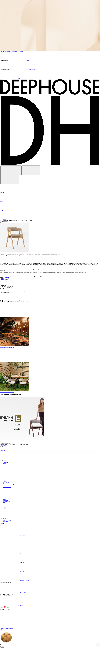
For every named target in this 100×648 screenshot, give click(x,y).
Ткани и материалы (7, 487)
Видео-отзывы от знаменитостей (9, 465)
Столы (4, 502)
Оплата (12, 51)
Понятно (2, 646)
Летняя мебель (6, 504)
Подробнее (2, 450)
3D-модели (5, 467)
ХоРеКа (4, 503)
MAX (21, 553)
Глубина (2, 281)
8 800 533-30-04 (32, 69)
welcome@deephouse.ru (24, 580)
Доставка (9, 51)
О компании (5, 462)
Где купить (5, 479)
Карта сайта (2, 630)
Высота (1, 280)
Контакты (16, 51)
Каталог (19, 174)
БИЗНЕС (2, 51)
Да (1, 222)
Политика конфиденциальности (6, 628)
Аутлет (4, 507)
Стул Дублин (6, 277)
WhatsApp (22, 571)
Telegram (22, 562)
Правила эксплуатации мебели (9, 484)
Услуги (5, 51)
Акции (4, 508)
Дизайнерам (20, 51)
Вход (19, 78)
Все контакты (20, 605)
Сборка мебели (6, 483)
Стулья (4, 499)
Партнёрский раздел (7, 520)
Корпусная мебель (6, 506)
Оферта (1, 629)
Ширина (2, 279)
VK (21, 544)
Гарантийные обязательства (8, 485)
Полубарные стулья (6, 501)
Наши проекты (6, 464)
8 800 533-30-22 (29, 60)
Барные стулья (5, 500)
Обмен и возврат (6, 482)
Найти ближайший (4, 445)
